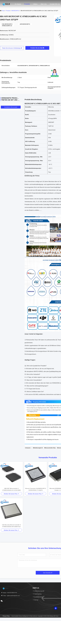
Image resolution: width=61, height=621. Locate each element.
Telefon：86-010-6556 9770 (9, 592)
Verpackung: (29, 172)
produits (8, 10)
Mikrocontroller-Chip (50, 447)
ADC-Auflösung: (30, 141)
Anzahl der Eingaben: (31, 149)
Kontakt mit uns (55, 4)
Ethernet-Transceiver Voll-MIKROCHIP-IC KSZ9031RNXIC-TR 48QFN (35, 489)
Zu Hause (18, 4)
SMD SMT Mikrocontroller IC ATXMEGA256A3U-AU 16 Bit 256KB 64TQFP (11, 489)
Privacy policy (6, 616)
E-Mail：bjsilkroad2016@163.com (11, 595)
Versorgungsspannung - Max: (34, 160)
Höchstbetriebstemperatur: (33, 168)
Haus (3, 10)
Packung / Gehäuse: (31, 126)
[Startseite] (6, 4)
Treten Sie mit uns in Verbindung (11, 48)
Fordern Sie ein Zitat (36, 48)
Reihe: (27, 118)
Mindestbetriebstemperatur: (33, 164)
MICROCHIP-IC (15, 10)
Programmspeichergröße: (33, 133)
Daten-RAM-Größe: (31, 153)
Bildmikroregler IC (38, 447)
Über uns (44, 4)
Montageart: (28, 122)
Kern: (26, 130)
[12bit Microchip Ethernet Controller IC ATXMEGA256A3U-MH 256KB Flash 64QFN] (11, 511)
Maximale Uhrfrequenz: (32, 145)
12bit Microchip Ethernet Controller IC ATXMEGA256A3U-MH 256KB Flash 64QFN (11, 525)
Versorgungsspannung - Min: (34, 156)
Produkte (27, 4)
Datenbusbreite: (30, 137)
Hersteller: (28, 107)
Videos (35, 4)
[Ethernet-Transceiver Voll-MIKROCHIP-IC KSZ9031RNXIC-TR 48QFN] (35, 474)
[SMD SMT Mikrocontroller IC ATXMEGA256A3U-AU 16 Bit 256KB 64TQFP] (11, 474)
